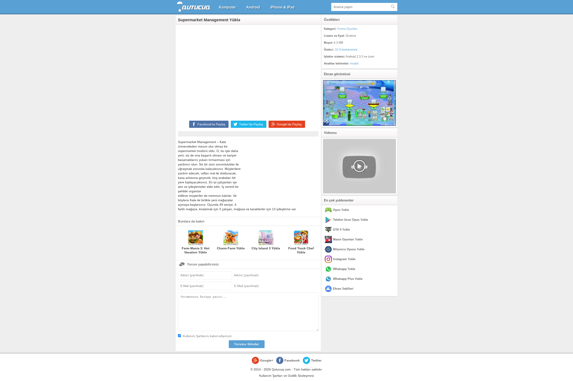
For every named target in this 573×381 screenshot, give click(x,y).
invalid (354, 63)
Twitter (316, 360)
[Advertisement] (248, 71)
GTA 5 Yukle (341, 229)
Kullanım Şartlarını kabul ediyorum (207, 336)
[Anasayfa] (194, 7)
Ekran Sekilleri (343, 288)
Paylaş (211, 124)
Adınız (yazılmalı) (246, 275)
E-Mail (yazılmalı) (246, 286)
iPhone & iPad (282, 7)
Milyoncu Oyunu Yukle (348, 249)
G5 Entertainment (346, 49)
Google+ (266, 360)
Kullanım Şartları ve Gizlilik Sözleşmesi (286, 375)
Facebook (292, 360)
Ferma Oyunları (347, 28)
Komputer (227, 7)
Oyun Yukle (341, 210)
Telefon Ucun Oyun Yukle (350, 219)
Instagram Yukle (344, 259)
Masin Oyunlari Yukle (348, 239)
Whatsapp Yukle (344, 269)
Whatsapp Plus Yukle (347, 278)
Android (253, 7)
